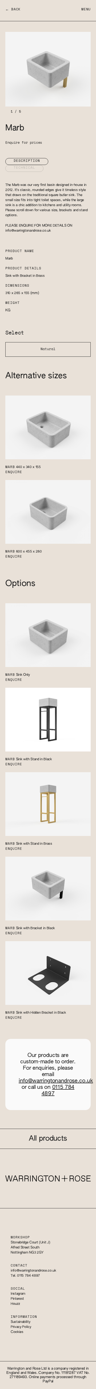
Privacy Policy (21, 1327)
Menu (86, 9)
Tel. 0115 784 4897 (25, 1275)
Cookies (17, 1332)
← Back (13, 9)
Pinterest (17, 1299)
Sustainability (20, 1322)
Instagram (18, 1293)
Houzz (15, 1304)
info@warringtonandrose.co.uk (28, 230)
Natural (48, 349)
